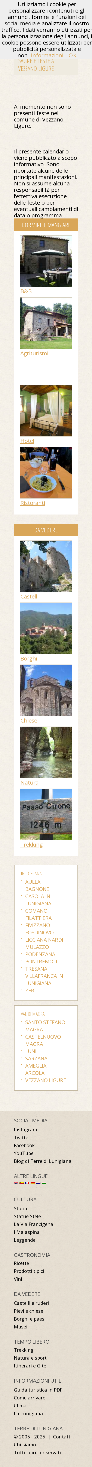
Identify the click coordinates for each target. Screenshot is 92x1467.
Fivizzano (37, 925)
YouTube (24, 1153)
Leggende (25, 1240)
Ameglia (35, 1065)
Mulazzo (37, 946)
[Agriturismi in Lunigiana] (46, 300)
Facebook (24, 1145)
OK (72, 55)
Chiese (28, 720)
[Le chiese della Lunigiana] (46, 667)
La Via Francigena (33, 1224)
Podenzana (40, 954)
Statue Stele (27, 1216)
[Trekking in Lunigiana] (46, 791)
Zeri (30, 990)
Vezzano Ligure (45, 1080)
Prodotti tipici (29, 1271)
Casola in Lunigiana (38, 900)
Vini (18, 1279)
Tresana (36, 968)
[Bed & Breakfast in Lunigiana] (46, 237)
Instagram (25, 1129)
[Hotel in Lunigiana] (46, 387)
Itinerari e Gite (30, 1365)
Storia (20, 1208)
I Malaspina (27, 1232)
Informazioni (47, 55)
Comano (36, 910)
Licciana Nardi (44, 939)
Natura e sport (30, 1357)
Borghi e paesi (30, 1318)
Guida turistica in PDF (38, 1389)
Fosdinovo (39, 932)
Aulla (32, 881)
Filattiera (38, 917)
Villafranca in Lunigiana (44, 979)
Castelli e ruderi (31, 1303)
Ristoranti (32, 503)
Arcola (35, 1072)
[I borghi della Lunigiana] (46, 605)
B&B (26, 291)
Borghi (28, 658)
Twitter (22, 1137)
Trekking (31, 844)
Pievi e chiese (28, 1311)
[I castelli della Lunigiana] (46, 543)
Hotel (27, 441)
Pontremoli (41, 961)
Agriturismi (34, 353)
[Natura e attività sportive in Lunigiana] (46, 729)
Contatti (62, 1436)
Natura (29, 782)
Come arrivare (29, 1397)
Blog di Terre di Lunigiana (42, 1161)
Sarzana (36, 1058)
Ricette (21, 1263)
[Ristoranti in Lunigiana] (46, 449)
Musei (20, 1326)
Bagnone (37, 888)
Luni (30, 1051)
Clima (20, 1405)
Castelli (29, 596)
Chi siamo (25, 1444)
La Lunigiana (28, 1413)
